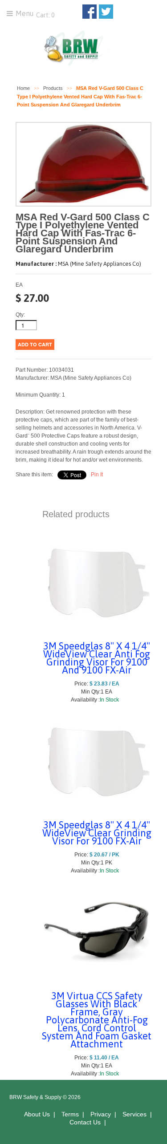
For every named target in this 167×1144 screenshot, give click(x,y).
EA (19, 285)
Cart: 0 (44, 15)
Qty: (20, 315)
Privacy (100, 1114)
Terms (70, 1114)
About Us (37, 1114)
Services (134, 1114)
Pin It (97, 474)
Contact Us (85, 1122)
